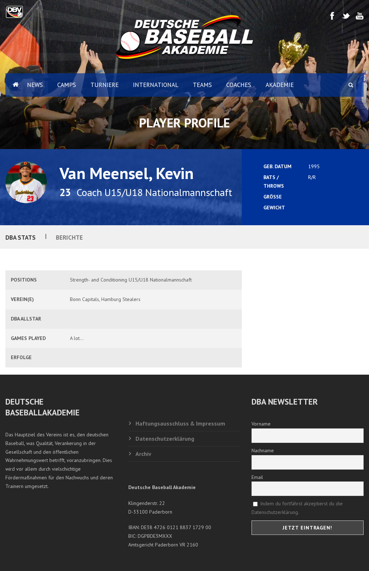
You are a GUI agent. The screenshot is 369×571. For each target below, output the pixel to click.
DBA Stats (20, 237)
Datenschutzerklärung (164, 438)
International (155, 85)
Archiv (143, 453)
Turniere (104, 85)
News (35, 85)
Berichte (69, 237)
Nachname (263, 450)
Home (12, 85)
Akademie (280, 85)
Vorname (261, 423)
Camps (66, 85)
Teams (202, 85)
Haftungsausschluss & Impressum (180, 423)
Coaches (238, 85)
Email (257, 477)
